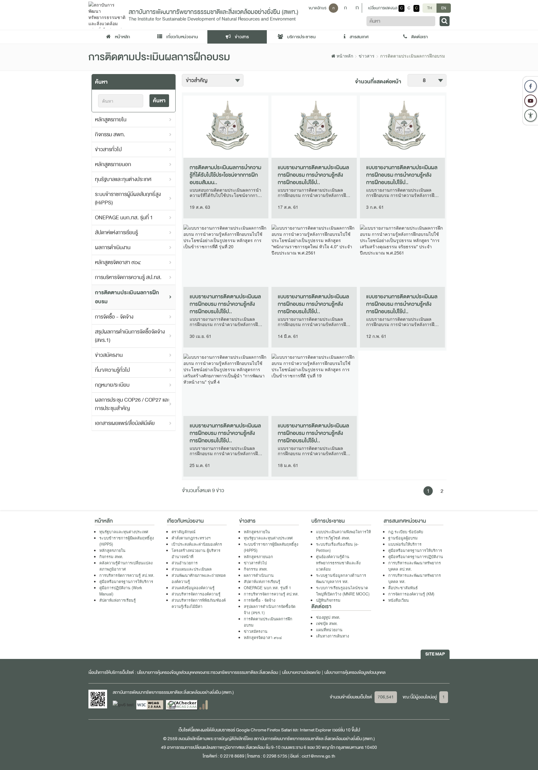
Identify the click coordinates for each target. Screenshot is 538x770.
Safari (287, 730)
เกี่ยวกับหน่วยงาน (181, 36)
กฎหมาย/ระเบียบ (112, 385)
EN (443, 8)
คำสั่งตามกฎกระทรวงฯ (191, 538)
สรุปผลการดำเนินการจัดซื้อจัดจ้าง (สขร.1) (130, 336)
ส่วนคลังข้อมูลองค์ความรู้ (193, 587)
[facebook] (530, 86)
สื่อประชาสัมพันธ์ (403, 587)
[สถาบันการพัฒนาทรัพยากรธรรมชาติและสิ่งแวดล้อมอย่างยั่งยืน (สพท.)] (106, 14)
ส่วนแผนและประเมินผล (192, 569)
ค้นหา (159, 100)
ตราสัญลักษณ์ (184, 531)
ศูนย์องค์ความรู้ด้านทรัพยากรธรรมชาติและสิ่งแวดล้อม (338, 563)
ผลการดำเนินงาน (112, 247)
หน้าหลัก (122, 36)
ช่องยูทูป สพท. (328, 617)
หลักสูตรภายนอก (113, 164)
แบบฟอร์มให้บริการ (405, 544)
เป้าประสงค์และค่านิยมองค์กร (197, 544)
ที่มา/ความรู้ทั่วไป (112, 370)
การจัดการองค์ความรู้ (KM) (411, 594)
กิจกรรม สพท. (110, 134)
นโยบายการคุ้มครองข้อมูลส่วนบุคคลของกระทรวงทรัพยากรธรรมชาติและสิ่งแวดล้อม (207, 672)
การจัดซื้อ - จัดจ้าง (114, 317)
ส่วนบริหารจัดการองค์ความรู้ (196, 594)
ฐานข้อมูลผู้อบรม (403, 538)
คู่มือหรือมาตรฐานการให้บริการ (126, 581)
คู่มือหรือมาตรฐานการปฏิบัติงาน (415, 556)
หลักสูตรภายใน (110, 119)
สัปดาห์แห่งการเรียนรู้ (116, 232)
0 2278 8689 (232, 756)
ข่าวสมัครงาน (109, 355)
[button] (530, 115)
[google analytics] (203, 704)
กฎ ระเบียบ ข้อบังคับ (405, 531)
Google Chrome (251, 730)
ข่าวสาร (241, 36)
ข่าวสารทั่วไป (108, 149)
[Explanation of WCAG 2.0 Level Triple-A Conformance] (150, 704)
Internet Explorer (315, 730)
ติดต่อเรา (419, 36)
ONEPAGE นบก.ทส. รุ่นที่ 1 (124, 217)
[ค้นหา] (445, 21)
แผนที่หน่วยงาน (329, 629)
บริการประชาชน (301, 36)
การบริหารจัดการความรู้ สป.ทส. (128, 277)
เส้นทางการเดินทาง (332, 636)
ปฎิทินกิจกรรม (328, 600)
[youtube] (530, 101)
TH (429, 8)
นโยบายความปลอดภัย (301, 672)
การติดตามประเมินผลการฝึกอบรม (127, 297)
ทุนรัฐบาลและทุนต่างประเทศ (123, 179)
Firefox (273, 730)
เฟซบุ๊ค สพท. (327, 623)
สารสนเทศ (359, 36)
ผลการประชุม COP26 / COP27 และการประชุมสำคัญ (132, 404)
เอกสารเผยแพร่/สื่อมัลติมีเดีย (125, 423)
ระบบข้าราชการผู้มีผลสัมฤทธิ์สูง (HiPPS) (128, 198)
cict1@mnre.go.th (318, 756)
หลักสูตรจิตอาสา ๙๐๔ (118, 262)
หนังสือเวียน (398, 600)
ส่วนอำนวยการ (185, 563)
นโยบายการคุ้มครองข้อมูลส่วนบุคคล (354, 672)
